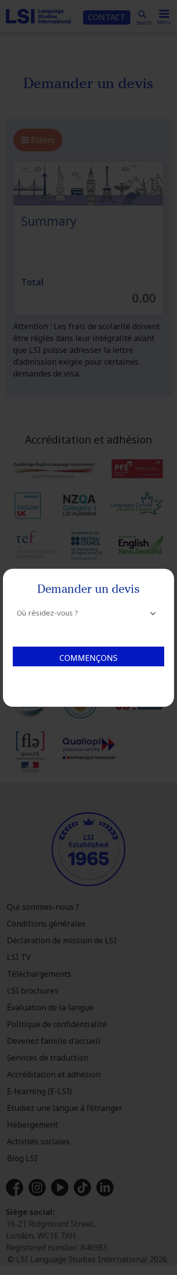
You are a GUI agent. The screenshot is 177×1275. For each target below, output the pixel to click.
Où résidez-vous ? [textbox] (47, 613)
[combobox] (88, 617)
